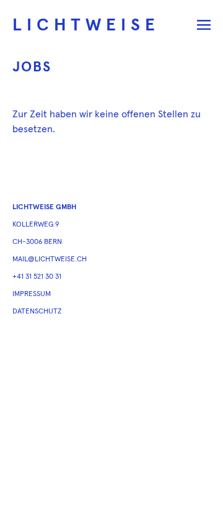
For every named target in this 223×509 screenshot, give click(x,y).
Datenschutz (37, 311)
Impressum (31, 294)
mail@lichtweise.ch (49, 259)
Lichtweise (86, 25)
